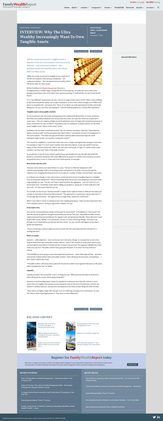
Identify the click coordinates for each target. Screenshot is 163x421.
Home (67, 8)
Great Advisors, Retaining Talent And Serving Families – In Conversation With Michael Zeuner (113, 379)
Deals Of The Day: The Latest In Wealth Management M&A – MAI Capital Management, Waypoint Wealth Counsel (46, 386)
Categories (96, 8)
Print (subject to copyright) (81, 51)
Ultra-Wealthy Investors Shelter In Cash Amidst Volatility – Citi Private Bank (112, 400)
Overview (6, 416)
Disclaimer (66, 416)
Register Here (132, 364)
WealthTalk (119, 8)
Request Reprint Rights (96, 51)
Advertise (21, 416)
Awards (139, 8)
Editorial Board (30, 416)
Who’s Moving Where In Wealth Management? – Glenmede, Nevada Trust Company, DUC (46, 379)
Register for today (81, 357)
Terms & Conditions (43, 416)
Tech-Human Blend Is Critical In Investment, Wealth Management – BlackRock (113, 386)
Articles (84, 8)
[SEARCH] (158, 8)
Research (130, 8)
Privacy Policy (56, 416)
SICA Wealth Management (48, 88)
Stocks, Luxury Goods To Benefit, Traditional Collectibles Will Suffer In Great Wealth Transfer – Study (48, 407)
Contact (13, 416)
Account (150, 8)
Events (108, 8)
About (74, 8)
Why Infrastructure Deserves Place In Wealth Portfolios (105, 407)
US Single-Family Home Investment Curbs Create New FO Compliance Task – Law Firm (48, 393)
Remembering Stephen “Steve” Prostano (35, 400)
